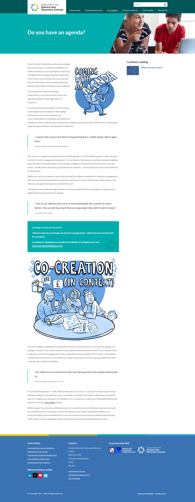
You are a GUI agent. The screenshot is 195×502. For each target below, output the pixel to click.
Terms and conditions (145, 493)
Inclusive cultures (130, 10)
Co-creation (112, 10)
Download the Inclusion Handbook (41, 448)
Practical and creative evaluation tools (42, 455)
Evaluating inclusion (94, 10)
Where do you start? (152, 67)
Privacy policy (160, 493)
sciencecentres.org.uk (76, 471)
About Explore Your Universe (39, 462)
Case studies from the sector (39, 459)
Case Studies (49, 402)
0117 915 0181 (74, 478)
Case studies (147, 10)
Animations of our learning (38, 452)
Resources (162, 10)
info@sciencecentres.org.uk (79, 475)
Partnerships (75, 10)
